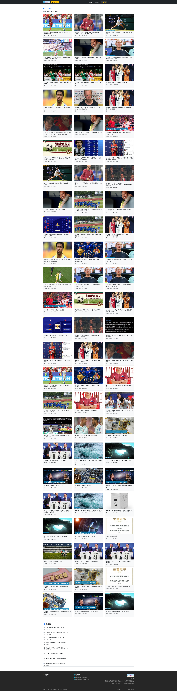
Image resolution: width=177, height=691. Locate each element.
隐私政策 (55, 689)
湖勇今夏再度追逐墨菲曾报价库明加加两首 (56, 663)
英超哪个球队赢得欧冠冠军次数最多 (54, 653)
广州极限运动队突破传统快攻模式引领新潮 (56, 627)
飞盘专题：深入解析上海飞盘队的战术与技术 (56, 632)
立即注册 (55, 2)
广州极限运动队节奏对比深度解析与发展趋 (56, 643)
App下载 (45, 689)
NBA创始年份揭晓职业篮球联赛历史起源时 (56, 658)
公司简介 (97, 2)
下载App (90, 2)
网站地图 (65, 689)
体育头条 (104, 2)
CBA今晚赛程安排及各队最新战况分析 (54, 638)
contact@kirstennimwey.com (82, 679)
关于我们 (50, 689)
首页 (45, 8)
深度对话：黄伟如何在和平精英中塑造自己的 (56, 648)
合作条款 (60, 689)
